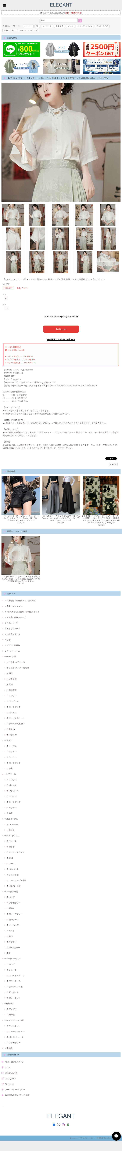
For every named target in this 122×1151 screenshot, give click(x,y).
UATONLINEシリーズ (28, 30)
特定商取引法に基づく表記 (17, 1095)
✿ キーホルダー (14, 925)
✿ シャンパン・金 (14, 986)
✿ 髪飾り (11, 908)
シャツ (70, 26)
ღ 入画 (10, 684)
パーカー (28, 26)
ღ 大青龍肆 (12, 679)
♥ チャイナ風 (10, 656)
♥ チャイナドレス (12, 835)
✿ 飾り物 (11, 729)
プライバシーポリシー (15, 1089)
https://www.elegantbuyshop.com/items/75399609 (70, 385)
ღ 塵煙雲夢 (12, 690)
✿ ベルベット (13, 869)
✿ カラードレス (14, 998)
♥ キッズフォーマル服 (14, 1020)
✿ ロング (11, 847)
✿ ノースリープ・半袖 (16, 880)
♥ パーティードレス (13, 958)
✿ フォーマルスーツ (15, 1031)
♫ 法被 (7, 639)
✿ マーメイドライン (15, 852)
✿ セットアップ (14, 707)
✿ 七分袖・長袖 (14, 886)
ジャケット (47, 26)
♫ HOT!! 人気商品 (12, 645)
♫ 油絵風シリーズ (12, 634)
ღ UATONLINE (13, 824)
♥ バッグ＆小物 (11, 891)
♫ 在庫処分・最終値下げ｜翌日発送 (20, 600)
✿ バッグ (11, 897)
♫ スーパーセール (12, 651)
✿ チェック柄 (13, 875)
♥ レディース (10, 774)
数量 (4, 304)
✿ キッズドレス (14, 1026)
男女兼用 (59, 26)
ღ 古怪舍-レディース (16, 662)
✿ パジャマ (12, 735)
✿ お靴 (10, 768)
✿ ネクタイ (12, 942)
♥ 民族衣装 (9, 1003)
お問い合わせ (11, 1073)
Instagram (10, 1078)
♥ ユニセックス (11, 819)
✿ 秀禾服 (11, 1014)
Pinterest (9, 1084)
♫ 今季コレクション (13, 606)
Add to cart (61, 329)
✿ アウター (12, 757)
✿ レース (11, 863)
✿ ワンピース (13, 701)
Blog (7, 1067)
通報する (113, 464)
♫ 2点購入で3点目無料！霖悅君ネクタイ (22, 611)
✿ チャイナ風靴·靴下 (16, 723)
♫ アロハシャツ (11, 623)
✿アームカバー (13, 947)
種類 (4, 294)
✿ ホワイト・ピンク (15, 975)
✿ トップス (12, 695)
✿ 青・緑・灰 (13, 992)
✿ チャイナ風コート (15, 718)
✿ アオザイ (12, 1009)
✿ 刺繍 (10, 858)
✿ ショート (12, 841)
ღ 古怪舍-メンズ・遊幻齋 (18, 667)
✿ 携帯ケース (13, 919)
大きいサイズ (102, 26)
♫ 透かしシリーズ (12, 628)
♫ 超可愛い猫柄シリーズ (15, 617)
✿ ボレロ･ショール (15, 1037)
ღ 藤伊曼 (11, 830)
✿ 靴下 (10, 936)
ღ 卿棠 (10, 673)
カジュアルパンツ (84, 26)
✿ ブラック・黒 (14, 981)
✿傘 (8, 953)
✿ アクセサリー (14, 902)
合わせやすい (9, 30)
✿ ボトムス (12, 712)
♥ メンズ (8, 740)
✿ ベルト (11, 930)
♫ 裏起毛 (8, 1048)
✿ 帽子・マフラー (14, 914)
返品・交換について (14, 1061)
